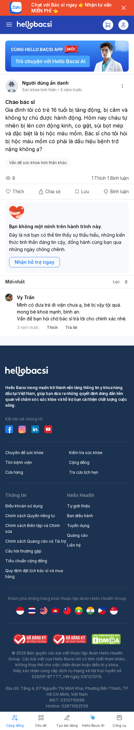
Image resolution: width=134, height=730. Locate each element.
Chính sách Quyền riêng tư (30, 515)
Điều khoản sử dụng (24, 505)
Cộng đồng (79, 462)
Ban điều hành (80, 515)
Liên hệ (74, 545)
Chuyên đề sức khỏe (24, 452)
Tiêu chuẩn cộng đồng (26, 560)
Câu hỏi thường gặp (23, 551)
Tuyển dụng (78, 525)
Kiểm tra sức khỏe (85, 452)
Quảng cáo (77, 535)
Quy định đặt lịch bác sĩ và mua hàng (34, 573)
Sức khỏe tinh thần (39, 89)
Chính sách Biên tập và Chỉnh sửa (32, 528)
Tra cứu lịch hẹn (83, 472)
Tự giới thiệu (78, 505)
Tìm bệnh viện (18, 462)
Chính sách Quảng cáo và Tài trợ (35, 541)
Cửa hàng (14, 472)
